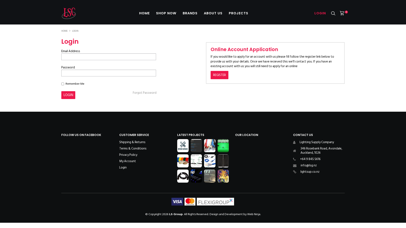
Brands (190, 13)
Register (219, 75)
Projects (238, 13)
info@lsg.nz (309, 165)
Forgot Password (144, 92)
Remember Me (75, 83)
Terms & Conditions (133, 149)
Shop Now (166, 13)
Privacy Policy (128, 155)
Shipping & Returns (132, 142)
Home (144, 13)
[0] (342, 13)
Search (333, 13)
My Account (127, 161)
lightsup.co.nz (310, 171)
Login (320, 13)
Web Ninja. (254, 214)
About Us (213, 13)
